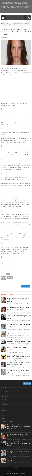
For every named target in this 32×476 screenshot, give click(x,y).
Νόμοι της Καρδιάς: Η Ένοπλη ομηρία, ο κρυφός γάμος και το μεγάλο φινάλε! (18, 348)
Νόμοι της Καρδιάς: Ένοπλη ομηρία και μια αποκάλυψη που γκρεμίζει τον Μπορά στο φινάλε (19, 316)
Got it (20, 11)
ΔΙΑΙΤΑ (6, 23)
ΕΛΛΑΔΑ (4, 415)
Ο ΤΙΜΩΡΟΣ (4, 404)
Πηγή (2, 269)
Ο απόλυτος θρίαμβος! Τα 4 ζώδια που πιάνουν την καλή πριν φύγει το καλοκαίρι (18, 355)
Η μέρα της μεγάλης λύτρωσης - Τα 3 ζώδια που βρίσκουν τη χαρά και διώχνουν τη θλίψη (19, 340)
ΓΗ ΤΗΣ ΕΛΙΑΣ (5, 394)
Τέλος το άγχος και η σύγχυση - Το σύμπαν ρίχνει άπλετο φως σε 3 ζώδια (18, 363)
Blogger (13, 473)
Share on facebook (3, 278)
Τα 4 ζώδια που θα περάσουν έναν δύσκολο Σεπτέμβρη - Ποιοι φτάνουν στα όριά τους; (18, 325)
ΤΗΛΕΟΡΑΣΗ (4, 391)
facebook (25, 286)
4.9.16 (3, 37)
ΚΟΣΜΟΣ (4, 410)
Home (2, 23)
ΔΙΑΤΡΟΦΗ (4, 418)
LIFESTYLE (4, 399)
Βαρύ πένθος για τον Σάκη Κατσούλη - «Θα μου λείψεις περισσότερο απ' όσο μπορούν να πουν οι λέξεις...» (19, 299)
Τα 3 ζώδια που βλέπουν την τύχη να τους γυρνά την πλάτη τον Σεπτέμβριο (18, 371)
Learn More (14, 11)
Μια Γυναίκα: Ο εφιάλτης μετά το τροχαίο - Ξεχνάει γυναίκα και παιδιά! (19, 308)
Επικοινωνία (28, 383)
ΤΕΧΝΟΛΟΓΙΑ (5, 412)
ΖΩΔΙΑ (3, 402)
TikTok (3, 407)
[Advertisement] (16, 89)
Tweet (10, 277)
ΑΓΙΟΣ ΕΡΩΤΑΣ (5, 396)
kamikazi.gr (19, 471)
